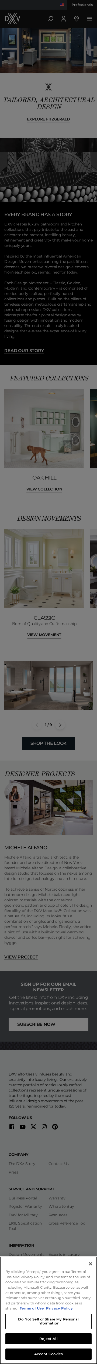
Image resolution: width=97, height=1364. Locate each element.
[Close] (90, 1264)
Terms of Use (32, 1308)
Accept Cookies (48, 1354)
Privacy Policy (59, 1308)
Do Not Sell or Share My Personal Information (48, 1321)
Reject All (48, 1338)
